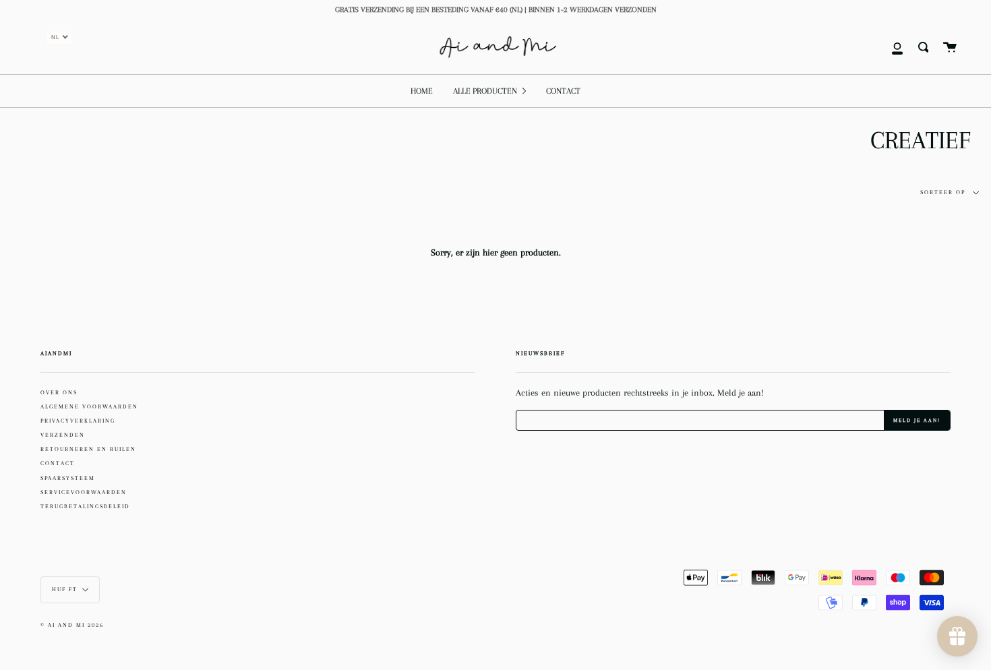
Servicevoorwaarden (83, 492)
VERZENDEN (62, 434)
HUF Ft (65, 589)
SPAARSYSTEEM (67, 478)
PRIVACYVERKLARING (77, 420)
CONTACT (57, 463)
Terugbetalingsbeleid (85, 506)
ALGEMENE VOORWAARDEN (89, 406)
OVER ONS (59, 392)
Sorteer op (944, 192)
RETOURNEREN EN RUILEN (88, 449)
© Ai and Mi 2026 (72, 625)
